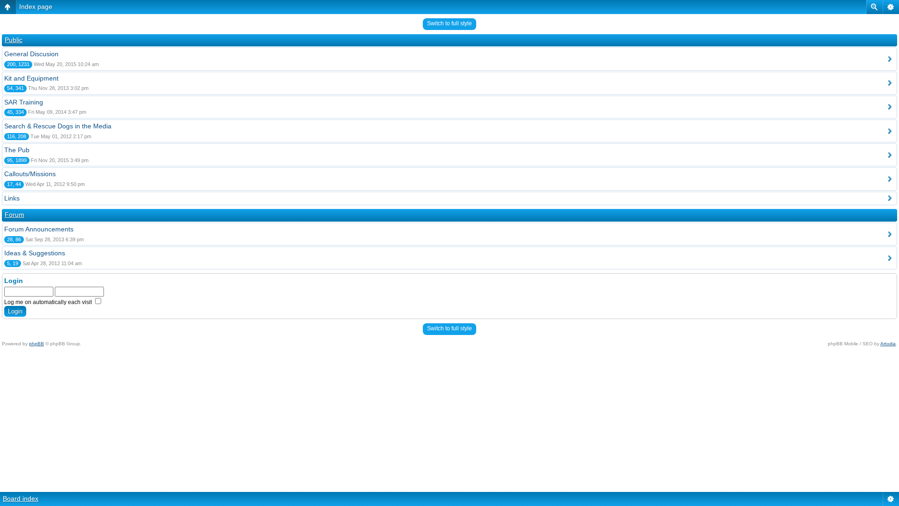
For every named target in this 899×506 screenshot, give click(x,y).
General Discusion (31, 54)
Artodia (888, 343)
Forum (14, 214)
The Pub (16, 150)
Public (13, 40)
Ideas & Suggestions (34, 253)
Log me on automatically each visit (48, 302)
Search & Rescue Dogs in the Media (57, 126)
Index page (35, 6)
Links (12, 198)
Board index (20, 498)
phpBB (36, 343)
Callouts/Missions (30, 174)
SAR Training (23, 102)
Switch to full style (449, 23)
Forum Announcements (39, 229)
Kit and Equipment (31, 78)
